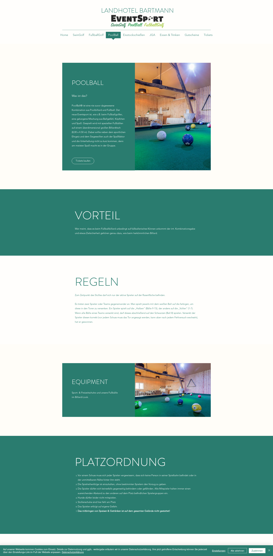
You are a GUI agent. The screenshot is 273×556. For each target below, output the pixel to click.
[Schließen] (269, 550)
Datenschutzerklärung (73, 552)
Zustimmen (257, 550)
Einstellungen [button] (218, 550)
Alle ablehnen (237, 550)
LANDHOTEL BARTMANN (137, 10)
